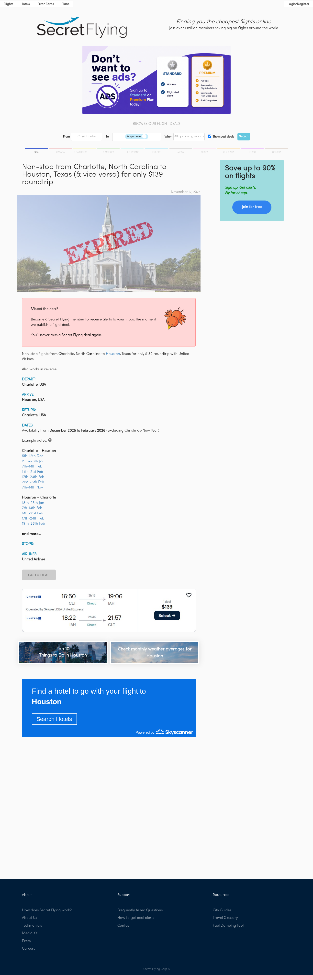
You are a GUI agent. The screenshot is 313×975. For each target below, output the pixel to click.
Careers (28, 948)
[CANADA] (61, 149)
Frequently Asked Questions (140, 910)
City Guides (222, 910)
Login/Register (298, 4)
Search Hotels (54, 719)
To (107, 136)
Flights (8, 4)
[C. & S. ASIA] (229, 149)
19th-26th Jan (33, 461)
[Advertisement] (109, 810)
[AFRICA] (205, 149)
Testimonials (32, 925)
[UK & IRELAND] (133, 149)
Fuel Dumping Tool (228, 925)
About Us (29, 918)
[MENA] (181, 149)
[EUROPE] (157, 149)
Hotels (25, 4)
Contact (124, 925)
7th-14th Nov (32, 487)
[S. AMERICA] (109, 149)
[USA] (37, 149)
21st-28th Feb (33, 482)
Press (26, 941)
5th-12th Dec (32, 456)
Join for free (252, 207)
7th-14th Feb (32, 466)
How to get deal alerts (135, 918)
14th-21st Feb (32, 472)
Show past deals (223, 136)
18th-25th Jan (33, 503)
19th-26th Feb (33, 523)
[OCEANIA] (276, 149)
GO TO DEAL (39, 575)
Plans (65, 4)
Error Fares (45, 4)
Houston (113, 354)
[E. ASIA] (253, 149)
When (168, 136)
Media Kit (29, 933)
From (66, 136)
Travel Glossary (225, 918)
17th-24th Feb (33, 477)
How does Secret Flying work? (47, 910)
